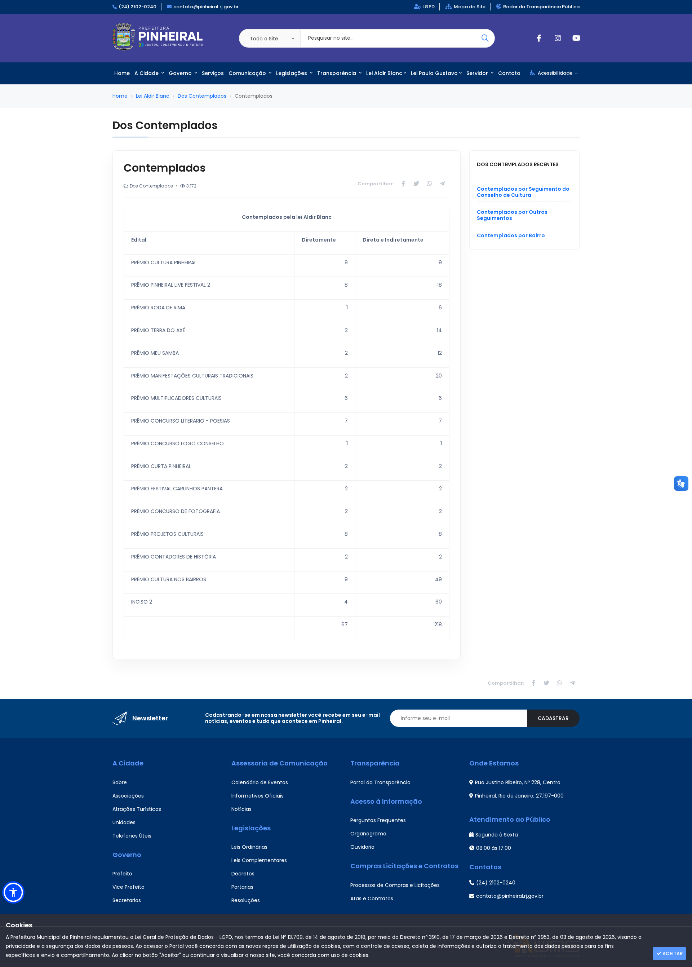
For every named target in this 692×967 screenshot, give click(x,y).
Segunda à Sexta (496, 834)
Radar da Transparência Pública (541, 6)
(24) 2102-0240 (137, 6)
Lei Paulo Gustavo (434, 73)
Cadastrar (553, 718)
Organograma (368, 833)
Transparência (337, 73)
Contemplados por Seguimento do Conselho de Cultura (523, 192)
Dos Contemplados (202, 96)
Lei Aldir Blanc (384, 73)
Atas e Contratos (371, 898)
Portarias (242, 887)
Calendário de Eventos (259, 782)
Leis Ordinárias (249, 847)
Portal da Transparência (380, 782)
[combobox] (269, 38)
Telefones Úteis (131, 835)
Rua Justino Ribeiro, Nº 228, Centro (517, 782)
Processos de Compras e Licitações (395, 885)
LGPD (428, 6)
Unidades (124, 822)
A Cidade (147, 73)
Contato (509, 73)
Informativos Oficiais (257, 795)
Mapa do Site (469, 6)
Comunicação (248, 73)
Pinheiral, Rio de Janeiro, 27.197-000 (519, 795)
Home (122, 73)
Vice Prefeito (128, 887)
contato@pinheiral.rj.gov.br (206, 6)
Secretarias (126, 900)
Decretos (242, 873)
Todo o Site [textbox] (264, 38)
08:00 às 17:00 (493, 848)
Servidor (477, 73)
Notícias (241, 809)
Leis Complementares (259, 860)
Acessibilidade (555, 73)
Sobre (119, 782)
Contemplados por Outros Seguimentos (512, 215)
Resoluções (245, 900)
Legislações (292, 73)
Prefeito (122, 873)
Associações (128, 795)
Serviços (213, 73)
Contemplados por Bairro (511, 235)
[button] (13, 892)
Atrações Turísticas (136, 809)
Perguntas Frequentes (378, 820)
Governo (181, 73)
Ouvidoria (362, 847)
